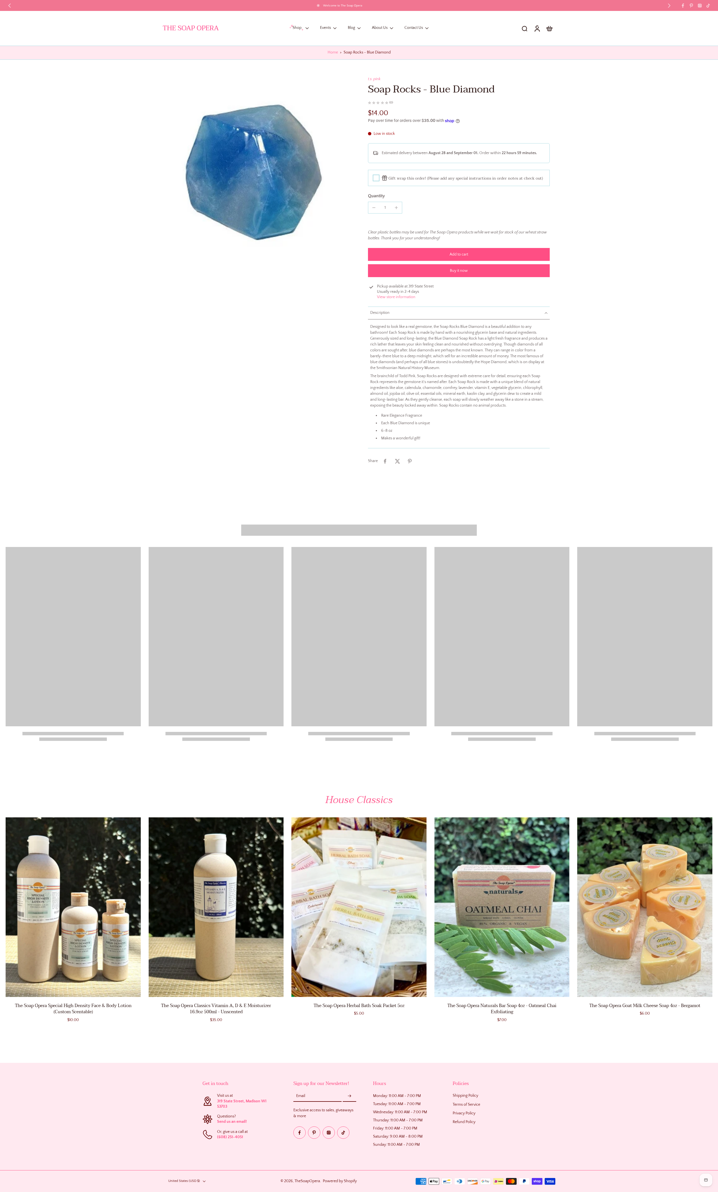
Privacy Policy (464, 1113)
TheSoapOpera (307, 1181)
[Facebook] (683, 5)
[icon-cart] (549, 28)
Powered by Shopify (340, 1181)
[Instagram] (700, 5)
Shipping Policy (465, 1096)
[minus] (373, 207)
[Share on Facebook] (385, 461)
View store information (396, 297)
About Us (380, 28)
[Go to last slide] (9, 6)
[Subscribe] (349, 1096)
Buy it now (459, 270)
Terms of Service (466, 1104)
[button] (459, 254)
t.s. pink (374, 79)
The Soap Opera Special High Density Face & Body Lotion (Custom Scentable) (73, 1009)
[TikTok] (708, 5)
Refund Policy (464, 1122)
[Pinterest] (691, 5)
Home (333, 52)
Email (300, 1096)
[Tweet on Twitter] (397, 461)
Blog (351, 28)
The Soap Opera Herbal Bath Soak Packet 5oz (359, 1006)
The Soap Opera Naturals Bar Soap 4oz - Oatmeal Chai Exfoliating (501, 1009)
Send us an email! (232, 1122)
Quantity (376, 195)
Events (325, 28)
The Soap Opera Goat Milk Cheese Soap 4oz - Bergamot (644, 1006)
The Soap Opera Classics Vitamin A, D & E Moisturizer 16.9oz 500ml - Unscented (216, 1009)
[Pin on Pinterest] (410, 461)
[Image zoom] (256, 170)
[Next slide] (669, 6)
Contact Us (413, 28)
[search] (524, 28)
